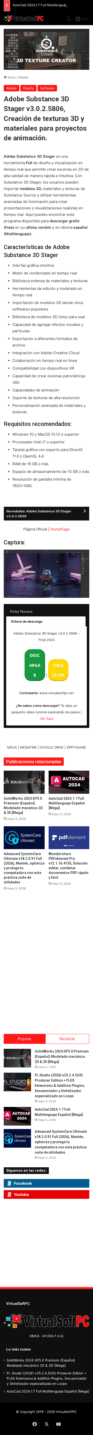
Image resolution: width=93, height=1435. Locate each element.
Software (47, 88)
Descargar (34, 665)
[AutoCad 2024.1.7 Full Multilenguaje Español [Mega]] (69, 782)
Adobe (23, 77)
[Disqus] (46, 960)
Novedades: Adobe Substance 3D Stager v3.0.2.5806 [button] (38, 513)
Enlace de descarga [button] (26, 621)
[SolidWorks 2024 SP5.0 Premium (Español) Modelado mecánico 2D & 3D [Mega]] (24, 782)
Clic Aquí (46, 718)
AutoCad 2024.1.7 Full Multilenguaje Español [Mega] (67, 803)
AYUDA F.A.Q (52, 1336)
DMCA (34, 1336)
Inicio (11, 77)
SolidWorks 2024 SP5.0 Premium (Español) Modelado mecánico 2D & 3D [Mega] (62, 1056)
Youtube (21, 1194)
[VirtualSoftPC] (23, 18)
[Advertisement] (48, 1243)
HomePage (60, 529)
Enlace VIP (58, 670)
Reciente (67, 1038)
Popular (24, 1038)
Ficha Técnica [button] (21, 611)
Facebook (23, 1183)
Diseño (28, 88)
